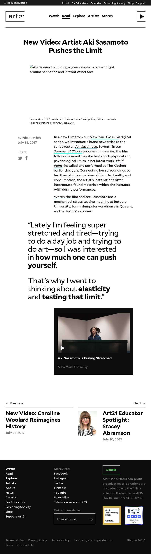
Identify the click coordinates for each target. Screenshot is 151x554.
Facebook (61, 473)
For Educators (79, 3)
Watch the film (66, 197)
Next (137, 403)
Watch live (61, 497)
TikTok (58, 483)
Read (66, 16)
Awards (11, 497)
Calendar (95, 3)
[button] (141, 16)
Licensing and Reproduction (93, 540)
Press (9, 545)
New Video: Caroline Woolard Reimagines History (33, 420)
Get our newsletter (67, 510)
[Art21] (15, 16)
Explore (79, 16)
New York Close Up (73, 367)
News (10, 492)
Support (140, 3)
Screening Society (114, 3)
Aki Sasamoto (86, 146)
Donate (111, 469)
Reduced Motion (17, 2)
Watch (54, 16)
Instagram (61, 478)
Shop (131, 3)
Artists (93, 16)
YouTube (60, 492)
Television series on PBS (70, 502)
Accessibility (61, 540)
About (65, 3)
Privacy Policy (37, 540)
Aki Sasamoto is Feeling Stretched (85, 358)
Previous (16, 403)
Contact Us (25, 545)
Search (107, 16)
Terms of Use (15, 540)
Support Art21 (16, 516)
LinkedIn (60, 488)
